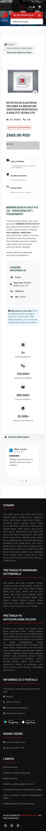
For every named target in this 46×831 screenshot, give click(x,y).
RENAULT (32, 600)
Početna (11, 44)
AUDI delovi (26, 514)
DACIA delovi (28, 520)
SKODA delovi (15, 552)
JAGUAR (25, 592)
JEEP (31, 592)
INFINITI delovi (24, 529)
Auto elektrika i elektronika (19, 48)
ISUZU (12, 592)
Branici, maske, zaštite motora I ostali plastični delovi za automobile (23, 634)
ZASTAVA (34, 606)
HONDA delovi (36, 526)
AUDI (17, 583)
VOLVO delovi (27, 558)
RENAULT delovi (9, 549)
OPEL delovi (37, 543)
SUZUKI (5, 606)
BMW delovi (37, 514)
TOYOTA (18, 606)
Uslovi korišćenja (10, 767)
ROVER (39, 600)
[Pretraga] (39, 21)
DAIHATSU (6, 589)
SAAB (5, 603)
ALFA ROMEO (8, 583)
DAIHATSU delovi (28, 523)
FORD (25, 589)
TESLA (11, 606)
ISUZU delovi (37, 529)
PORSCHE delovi (36, 546)
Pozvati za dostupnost (20, 127)
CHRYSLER (30, 583)
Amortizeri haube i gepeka (22, 631)
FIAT (20, 589)
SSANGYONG (30, 603)
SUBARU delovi (16, 555)
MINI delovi (38, 540)
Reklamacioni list (10, 778)
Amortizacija (8, 670)
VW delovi (38, 558)
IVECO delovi (8, 532)
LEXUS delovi (15, 537)
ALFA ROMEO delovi (11, 514)
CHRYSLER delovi (10, 517)
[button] (19, 481)
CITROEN (39, 583)
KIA (36, 592)
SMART (22, 603)
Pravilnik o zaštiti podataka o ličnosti (18, 784)
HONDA (31, 589)
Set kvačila (31, 629)
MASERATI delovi (29, 537)
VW (28, 606)
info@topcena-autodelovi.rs (17, 708)
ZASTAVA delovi (9, 561)
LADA (40, 592)
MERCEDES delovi (16, 540)
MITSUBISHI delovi (10, 543)
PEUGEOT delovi (9, 546)
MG (14, 597)
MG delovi (28, 540)
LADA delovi (15, 535)
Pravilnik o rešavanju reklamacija (16, 773)
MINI (18, 597)
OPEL (40, 597)
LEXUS (24, 595)
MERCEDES (7, 597)
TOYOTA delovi (15, 558)
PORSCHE (23, 600)
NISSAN (34, 597)
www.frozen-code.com (15, 713)
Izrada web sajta (29, 815)
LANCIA (5, 595)
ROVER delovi (21, 549)
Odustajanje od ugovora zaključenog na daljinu (22, 789)
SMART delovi (27, 552)
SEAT (10, 603)
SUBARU (39, 603)
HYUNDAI (39, 589)
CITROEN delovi (25, 517)
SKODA (15, 603)
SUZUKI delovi (30, 555)
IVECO (18, 592)
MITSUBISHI (26, 597)
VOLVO (24, 606)
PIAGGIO (15, 600)
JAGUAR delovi (21, 532)
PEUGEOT (6, 600)
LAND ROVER (15, 595)
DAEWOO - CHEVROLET (33, 586)
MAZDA (39, 595)
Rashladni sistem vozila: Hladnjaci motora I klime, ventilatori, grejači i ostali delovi (23, 656)
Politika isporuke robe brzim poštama (18, 804)
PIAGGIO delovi (23, 546)
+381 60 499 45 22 (24, 15)
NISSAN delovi (25, 543)
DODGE (14, 589)
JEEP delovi (34, 532)
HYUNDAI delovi (9, 529)
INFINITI (5, 592)
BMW (23, 583)
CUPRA (15, 586)
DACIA (22, 586)
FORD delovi (25, 526)
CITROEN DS (7, 586)
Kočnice (21, 629)
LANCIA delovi (26, 535)
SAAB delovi (33, 549)
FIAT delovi (14, 526)
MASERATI (31, 595)
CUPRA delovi (15, 520)
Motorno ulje (9, 629)
